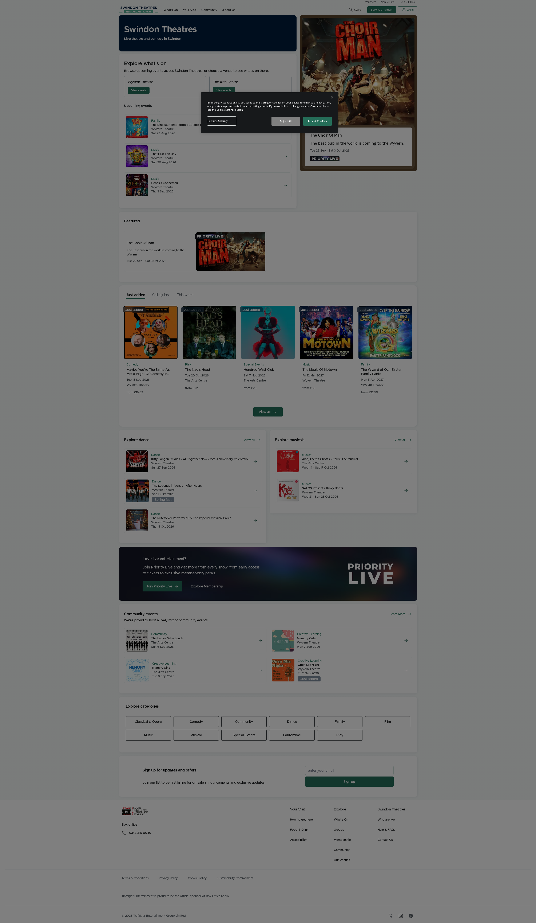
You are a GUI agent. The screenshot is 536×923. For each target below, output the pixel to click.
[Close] (332, 97)
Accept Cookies (317, 121)
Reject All (286, 121)
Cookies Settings (217, 120)
